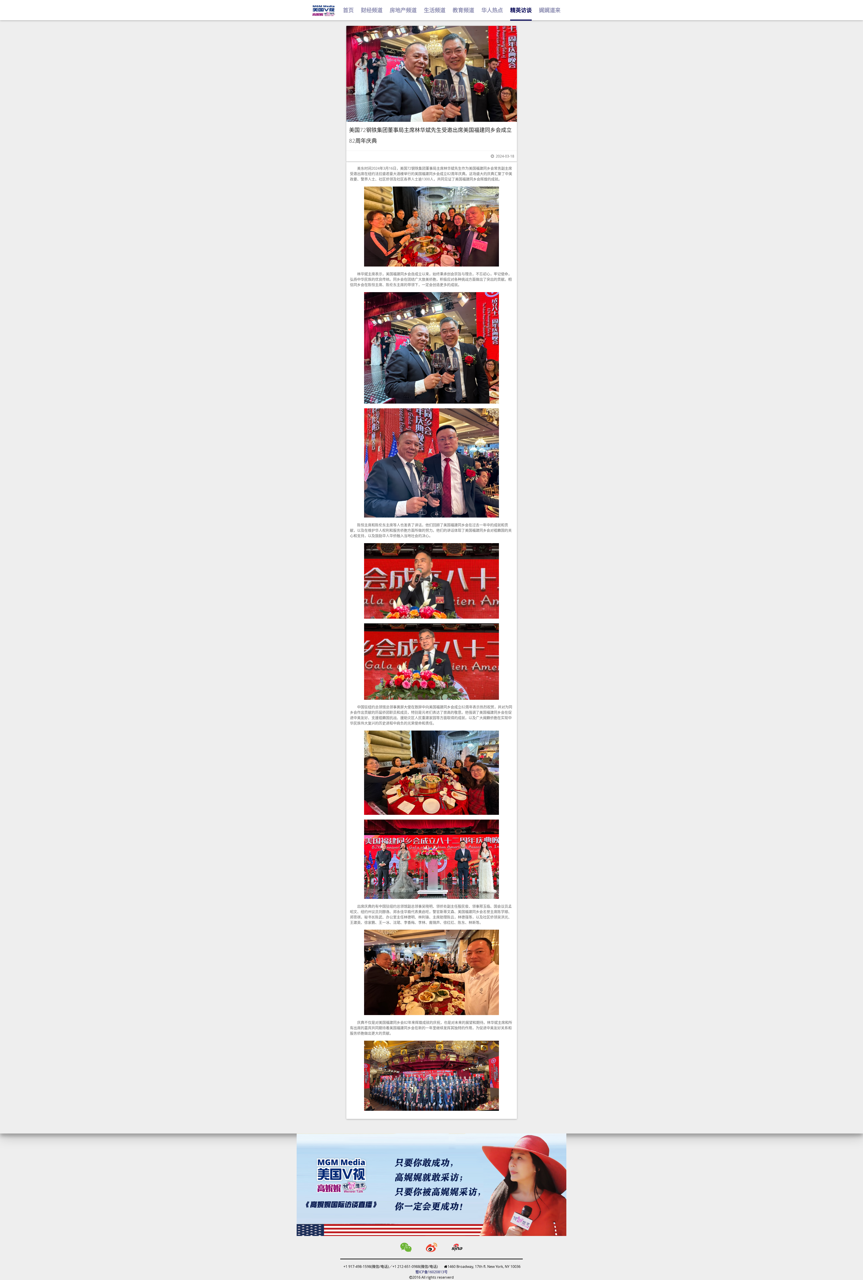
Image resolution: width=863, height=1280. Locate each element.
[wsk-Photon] (323, 10)
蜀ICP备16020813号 (431, 1271)
